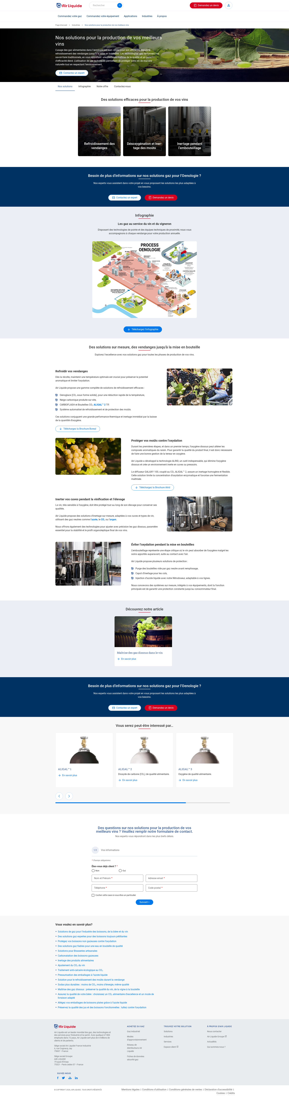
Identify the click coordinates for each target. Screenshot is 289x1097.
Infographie (84, 86)
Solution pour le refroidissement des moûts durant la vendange (91, 979)
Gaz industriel (133, 1031)
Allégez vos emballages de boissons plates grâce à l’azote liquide (92, 1002)
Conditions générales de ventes (185, 1089)
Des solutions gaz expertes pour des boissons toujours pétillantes (92, 936)
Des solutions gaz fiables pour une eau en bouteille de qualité (90, 946)
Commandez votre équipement (103, 16)
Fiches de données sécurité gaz (135, 1058)
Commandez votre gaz (70, 16)
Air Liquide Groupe (216, 1036)
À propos (162, 16)
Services (167, 1041)
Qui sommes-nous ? (216, 1047)
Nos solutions (65, 86)
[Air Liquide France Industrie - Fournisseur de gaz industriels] (69, 5)
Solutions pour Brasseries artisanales (77, 950)
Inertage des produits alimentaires (76, 960)
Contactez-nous (122, 86)
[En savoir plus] (143, 631)
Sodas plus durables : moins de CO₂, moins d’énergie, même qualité (93, 984)
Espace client (170, 1047)
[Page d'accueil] (65, 1026)
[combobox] (106, 5)
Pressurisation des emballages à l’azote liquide (82, 975)
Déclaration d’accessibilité (218, 1089)
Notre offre (102, 86)
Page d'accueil (61, 25)
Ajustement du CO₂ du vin (71, 965)
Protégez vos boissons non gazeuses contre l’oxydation (87, 941)
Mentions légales (130, 1089)
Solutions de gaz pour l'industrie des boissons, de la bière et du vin (93, 931)
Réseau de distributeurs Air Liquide (134, 1048)
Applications (130, 16)
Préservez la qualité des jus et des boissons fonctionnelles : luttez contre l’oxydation (102, 1007)
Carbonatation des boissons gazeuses (78, 955)
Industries (147, 16)
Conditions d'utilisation (154, 1089)
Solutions (168, 1031)
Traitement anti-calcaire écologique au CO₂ (80, 970)
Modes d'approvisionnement (137, 1038)
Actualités (211, 1041)
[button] (59, 796)
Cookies (220, 1093)
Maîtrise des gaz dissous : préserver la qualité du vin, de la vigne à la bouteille (99, 989)
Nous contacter (214, 1031)
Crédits (231, 1093)
